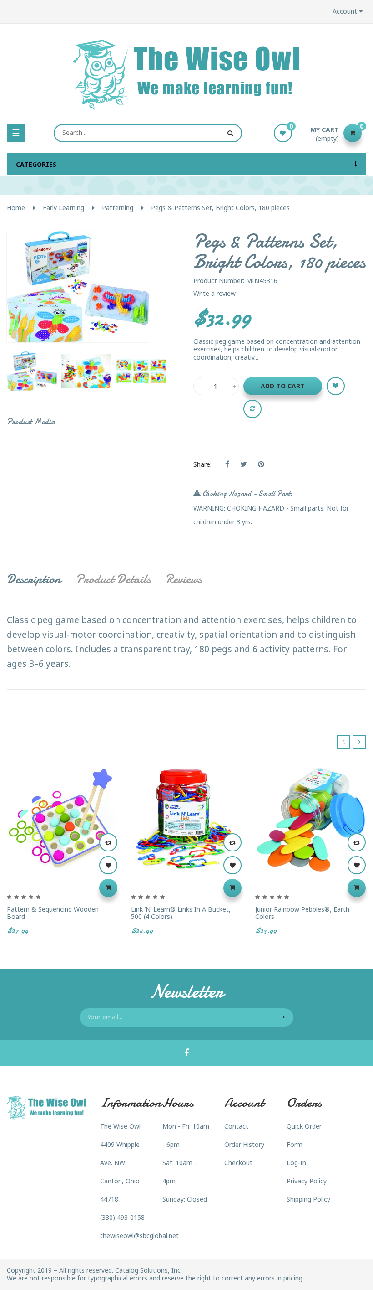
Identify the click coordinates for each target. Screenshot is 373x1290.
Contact (236, 1126)
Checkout (238, 1162)
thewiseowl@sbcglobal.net (139, 1235)
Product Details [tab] (113, 579)
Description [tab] (34, 579)
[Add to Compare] (252, 409)
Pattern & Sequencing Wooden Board (53, 913)
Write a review (214, 293)
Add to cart (283, 386)
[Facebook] (186, 1053)
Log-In (296, 1162)
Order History (244, 1144)
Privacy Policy (307, 1180)
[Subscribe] (282, 1017)
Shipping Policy (308, 1199)
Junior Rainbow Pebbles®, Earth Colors (302, 913)
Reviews (184, 579)
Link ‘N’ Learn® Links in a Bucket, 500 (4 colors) (181, 913)
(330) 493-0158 (122, 1217)
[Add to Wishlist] (336, 386)
